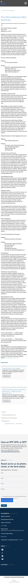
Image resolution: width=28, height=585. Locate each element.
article (14, 332)
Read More (6, 376)
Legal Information (14, 582)
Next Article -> (19, 423)
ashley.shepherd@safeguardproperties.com (10, 451)
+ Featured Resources (8, 415)
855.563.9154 (4, 536)
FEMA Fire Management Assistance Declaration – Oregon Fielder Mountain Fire (14, 391)
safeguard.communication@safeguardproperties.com (12, 530)
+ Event (3, 412)
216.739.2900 (4, 525)
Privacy (14, 580)
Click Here (21, 539)
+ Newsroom (5, 421)
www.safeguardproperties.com (11, 357)
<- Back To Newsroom (9, 423)
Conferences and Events (9, 418)
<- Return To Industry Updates (7, 10)
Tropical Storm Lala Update (11, 368)
